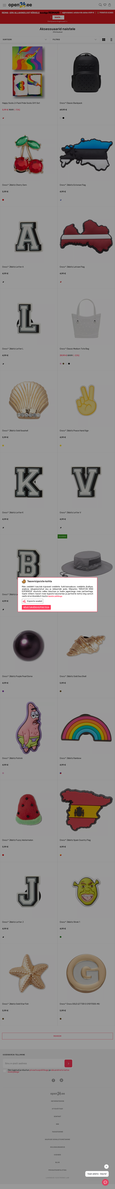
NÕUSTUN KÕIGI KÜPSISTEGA (36, 607)
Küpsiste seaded (34, 601)
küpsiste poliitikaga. (55, 596)
